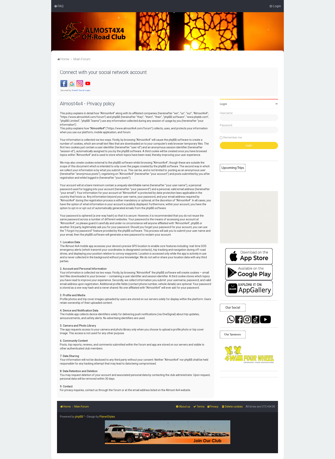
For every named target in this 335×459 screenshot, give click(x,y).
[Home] (94, 31)
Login (223, 104)
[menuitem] (59, 6)
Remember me (232, 137)
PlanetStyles (107, 416)
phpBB (79, 416)
